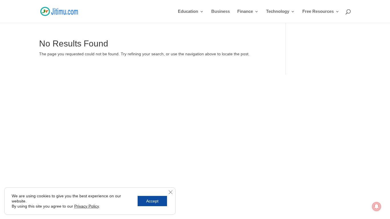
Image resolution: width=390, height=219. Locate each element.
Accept (152, 201)
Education (188, 11)
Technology (277, 11)
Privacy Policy (86, 206)
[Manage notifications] (376, 206)
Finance (245, 11)
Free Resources (318, 11)
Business (220, 11)
